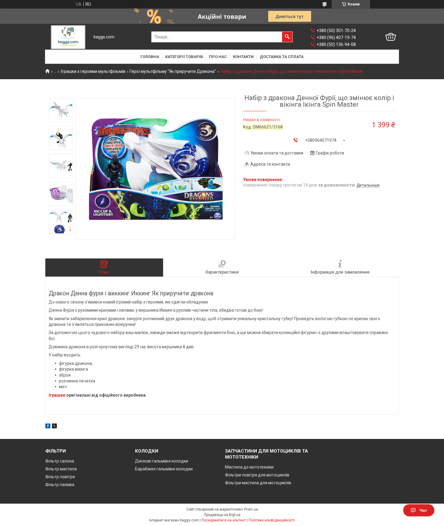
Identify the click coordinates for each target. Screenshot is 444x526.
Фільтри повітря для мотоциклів (257, 474)
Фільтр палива (59, 484)
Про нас (218, 56)
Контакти (243, 56)
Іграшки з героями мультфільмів (93, 71)
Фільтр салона (59, 461)
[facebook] (47, 426)
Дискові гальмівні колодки (161, 461)
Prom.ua (251, 509)
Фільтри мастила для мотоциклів (258, 482)
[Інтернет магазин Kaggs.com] (68, 37)
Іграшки (57, 395)
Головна (149, 56)
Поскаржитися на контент (223, 520)
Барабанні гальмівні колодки (164, 468)
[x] (54, 426)
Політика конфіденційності (272, 520)
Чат (423, 510)
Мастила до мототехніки (249, 467)
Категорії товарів (184, 56)
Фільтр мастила (61, 468)
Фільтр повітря (60, 476)
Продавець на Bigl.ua (222, 515)
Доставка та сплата (282, 56)
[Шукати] (287, 37)
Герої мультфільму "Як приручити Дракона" (173, 71)
